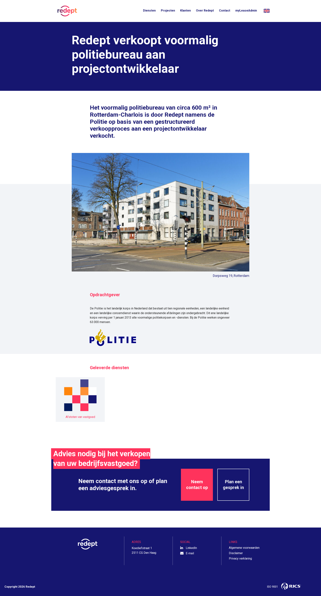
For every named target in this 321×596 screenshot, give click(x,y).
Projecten (168, 10)
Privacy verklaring (240, 558)
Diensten (149, 10)
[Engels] (266, 10)
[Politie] (160, 337)
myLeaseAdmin (246, 10)
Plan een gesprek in (233, 484)
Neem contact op (197, 484)
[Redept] (66, 11)
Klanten (185, 10)
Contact (224, 10)
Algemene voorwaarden (244, 547)
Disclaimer (236, 553)
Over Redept (205, 10)
